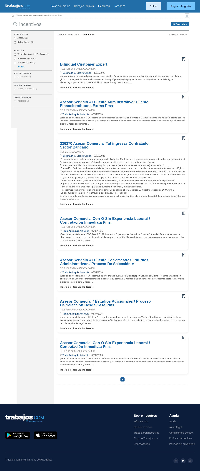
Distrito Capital (25, 42)
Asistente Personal (27, 62)
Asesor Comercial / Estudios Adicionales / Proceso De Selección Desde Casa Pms (105, 303)
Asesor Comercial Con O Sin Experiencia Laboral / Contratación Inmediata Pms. (105, 220)
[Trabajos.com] (17, 8)
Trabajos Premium (84, 6)
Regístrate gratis (180, 6)
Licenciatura (24, 77)
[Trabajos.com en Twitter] (183, 460)
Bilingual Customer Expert (83, 64)
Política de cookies (180, 438)
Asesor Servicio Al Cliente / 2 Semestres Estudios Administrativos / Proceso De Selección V (104, 262)
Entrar (153, 6)
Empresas (104, 6)
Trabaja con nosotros (146, 433)
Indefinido (23, 101)
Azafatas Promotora (27, 58)
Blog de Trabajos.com (146, 438)
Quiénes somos (143, 427)
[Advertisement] (116, 48)
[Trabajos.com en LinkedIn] (190, 460)
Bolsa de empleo (22, 15)
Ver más (21, 67)
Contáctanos (142, 444)
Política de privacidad (182, 444)
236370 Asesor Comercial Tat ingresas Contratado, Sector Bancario (105, 145)
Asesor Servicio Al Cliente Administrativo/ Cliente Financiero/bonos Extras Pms (104, 104)
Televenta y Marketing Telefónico (33, 54)
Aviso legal (175, 427)
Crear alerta (182, 24)
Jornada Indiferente (27, 89)
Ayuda (172, 421)
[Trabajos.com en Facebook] (175, 460)
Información (141, 421)
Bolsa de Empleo (60, 6)
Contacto (119, 6)
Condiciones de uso (181, 433)
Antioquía (23, 38)
